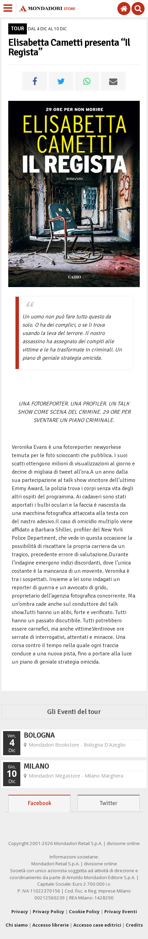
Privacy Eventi (120, 911)
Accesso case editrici (97, 925)
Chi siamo (17, 925)
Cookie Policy (84, 911)
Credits (134, 925)
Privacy (19, 911)
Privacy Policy (48, 911)
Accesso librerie (50, 925)
